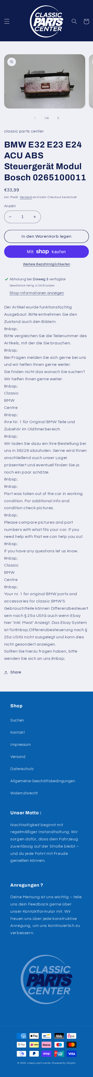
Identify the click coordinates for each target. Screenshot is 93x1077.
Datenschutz (22, 769)
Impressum (20, 745)
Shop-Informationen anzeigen (37, 293)
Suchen (17, 720)
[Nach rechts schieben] (58, 118)
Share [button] (15, 672)
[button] (7, 21)
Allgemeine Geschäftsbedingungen (42, 781)
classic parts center (39, 1063)
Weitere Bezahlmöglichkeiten (46, 264)
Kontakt (17, 732)
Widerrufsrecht (24, 793)
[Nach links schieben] (35, 118)
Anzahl (10, 206)
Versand (26, 197)
